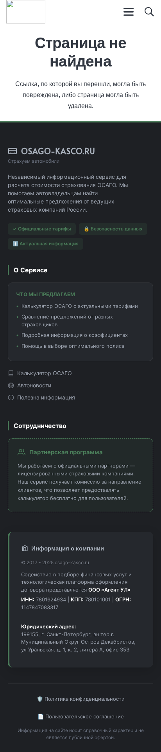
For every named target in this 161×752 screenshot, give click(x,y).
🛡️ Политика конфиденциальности (81, 699)
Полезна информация (46, 397)
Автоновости (34, 385)
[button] (129, 12)
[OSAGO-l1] (25, 11)
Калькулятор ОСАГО (44, 373)
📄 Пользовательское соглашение (81, 716)
